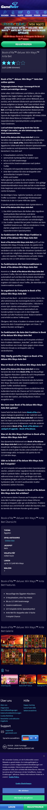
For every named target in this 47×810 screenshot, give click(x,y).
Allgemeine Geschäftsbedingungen (9, 709)
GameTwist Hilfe (30, 708)
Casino (28, 15)
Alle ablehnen (24, 791)
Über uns (4, 705)
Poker (37, 15)
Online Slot (9, 540)
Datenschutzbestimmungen (11, 713)
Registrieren (23, 44)
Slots (20, 15)
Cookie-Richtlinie (7, 716)
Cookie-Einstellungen (23, 783)
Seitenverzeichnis (30, 710)
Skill (13, 15)
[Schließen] (44, 756)
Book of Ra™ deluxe (25, 686)
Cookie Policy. (14, 777)
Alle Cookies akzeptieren (23, 798)
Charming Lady (6, 686)
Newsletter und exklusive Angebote (10, 719)
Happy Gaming (29, 705)
